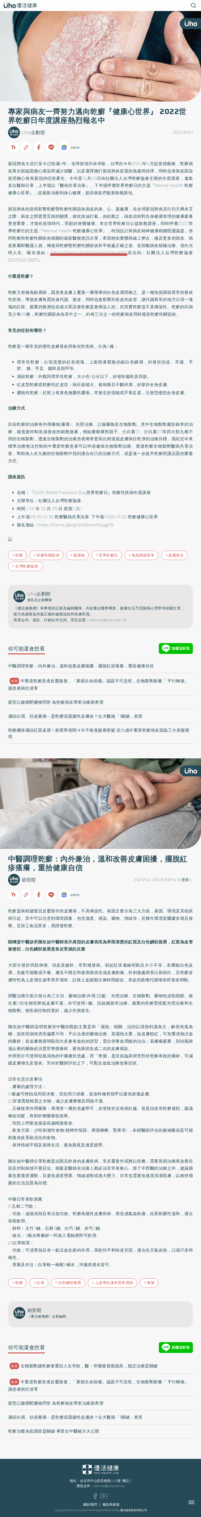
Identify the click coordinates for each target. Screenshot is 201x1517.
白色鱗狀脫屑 (69, 1283)
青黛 (150, 1283)
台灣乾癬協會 (27, 566)
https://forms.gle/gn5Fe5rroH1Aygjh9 (88, 252)
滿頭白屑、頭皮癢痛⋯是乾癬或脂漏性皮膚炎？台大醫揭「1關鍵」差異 (75, 716)
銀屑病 (79, 555)
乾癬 (19, 555)
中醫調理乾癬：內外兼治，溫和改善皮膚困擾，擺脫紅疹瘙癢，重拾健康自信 (81, 666)
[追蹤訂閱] (64, 147)
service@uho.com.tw (109, 1486)
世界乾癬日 (108, 555)
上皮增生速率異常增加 (114, 1283)
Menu (196, 1502)
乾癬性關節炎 (48, 555)
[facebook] (95, 1497)
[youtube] (103, 1497)
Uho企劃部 (33, 132)
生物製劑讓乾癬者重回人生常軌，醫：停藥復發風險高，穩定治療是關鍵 (84, 1366)
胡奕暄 (29, 879)
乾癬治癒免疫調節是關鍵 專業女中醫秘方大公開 (53, 1431)
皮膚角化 (176, 555)
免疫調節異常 (143, 555)
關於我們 (90, 1504)
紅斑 (40, 1283)
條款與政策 (111, 1504)
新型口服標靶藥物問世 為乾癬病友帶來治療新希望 (56, 702)
